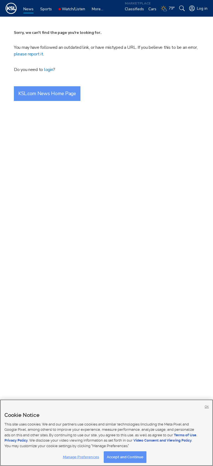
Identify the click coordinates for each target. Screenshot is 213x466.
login (48, 70)
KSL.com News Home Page (47, 93)
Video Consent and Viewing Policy (162, 440)
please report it (28, 54)
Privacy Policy (16, 440)
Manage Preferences (81, 457)
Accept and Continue (125, 457)
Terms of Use (185, 435)
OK (207, 407)
